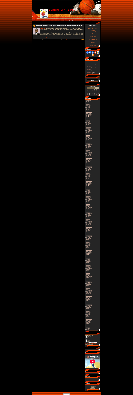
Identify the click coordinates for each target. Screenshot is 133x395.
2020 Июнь (88, 245)
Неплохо (89, 338)
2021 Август (88, 261)
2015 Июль (88, 177)
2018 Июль (88, 219)
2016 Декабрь (89, 197)
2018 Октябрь (89, 222)
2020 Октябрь (89, 250)
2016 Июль (88, 191)
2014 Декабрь (89, 169)
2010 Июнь (88, 107)
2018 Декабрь (89, 224)
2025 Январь (88, 308)
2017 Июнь (88, 204)
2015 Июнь (88, 176)
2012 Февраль (89, 130)
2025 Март (88, 311)
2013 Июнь (88, 148)
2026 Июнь (88, 327)
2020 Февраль (89, 240)
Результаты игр (90, 72)
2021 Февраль (89, 254)
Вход (70, 20)
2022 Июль (88, 274)
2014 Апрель (88, 160)
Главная (61, 20)
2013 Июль (88, 150)
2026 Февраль (89, 322)
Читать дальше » (47, 37)
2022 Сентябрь (89, 276)
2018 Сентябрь (89, 221)
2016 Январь (88, 184)
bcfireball (53, 39)
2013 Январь (88, 143)
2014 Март (88, 159)
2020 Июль (88, 246)
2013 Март (88, 145)
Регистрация (65, 20)
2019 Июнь (88, 231)
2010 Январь (88, 101)
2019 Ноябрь (88, 237)
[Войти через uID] (87, 52)
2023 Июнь (88, 286)
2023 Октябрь (89, 291)
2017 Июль (88, 205)
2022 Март (88, 269)
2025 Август (88, 316)
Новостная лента (39, 39)
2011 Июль (88, 122)
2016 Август (88, 192)
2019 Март (88, 228)
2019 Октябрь (89, 236)
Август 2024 (92, 86)
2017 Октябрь (89, 208)
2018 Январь (88, 212)
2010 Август (88, 109)
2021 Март (88, 255)
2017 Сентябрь (89, 207)
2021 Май (88, 258)
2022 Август (88, 275)
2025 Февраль (89, 309)
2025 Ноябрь (88, 320)
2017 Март (88, 200)
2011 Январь (88, 115)
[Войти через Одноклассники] (93, 55)
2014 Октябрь (89, 167)
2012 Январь (88, 129)
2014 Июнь (88, 162)
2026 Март (88, 323)
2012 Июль (88, 136)
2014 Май (88, 161)
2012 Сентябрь (89, 138)
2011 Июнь (88, 121)
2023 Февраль (89, 282)
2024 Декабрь (89, 307)
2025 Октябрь (89, 319)
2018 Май (88, 216)
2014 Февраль (89, 158)
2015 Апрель (88, 174)
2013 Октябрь (89, 153)
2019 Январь (88, 225)
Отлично (89, 336)
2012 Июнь (88, 135)
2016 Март (88, 186)
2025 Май (88, 313)
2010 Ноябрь (88, 113)
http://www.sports (38, 37)
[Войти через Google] (98, 52)
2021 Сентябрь (89, 262)
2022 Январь (88, 267)
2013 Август (88, 151)
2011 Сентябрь (89, 124)
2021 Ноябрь (88, 265)
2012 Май (88, 133)
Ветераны (89, 69)
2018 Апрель (88, 215)
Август (40, 22)
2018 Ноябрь (88, 223)
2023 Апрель (88, 284)
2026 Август (88, 329)
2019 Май (88, 230)
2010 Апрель (88, 105)
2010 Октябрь (89, 112)
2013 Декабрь (89, 155)
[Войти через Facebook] (93, 52)
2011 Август (88, 123)
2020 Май (88, 244)
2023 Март (88, 283)
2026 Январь (88, 321)
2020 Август (88, 247)
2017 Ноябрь (88, 209)
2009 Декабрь (89, 100)
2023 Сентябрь (89, 290)
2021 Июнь (88, 259)
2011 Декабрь (88, 128)
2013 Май (88, 147)
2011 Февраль (89, 116)
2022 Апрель (88, 270)
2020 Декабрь (89, 252)
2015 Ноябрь (88, 182)
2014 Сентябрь (89, 166)
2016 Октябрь (89, 194)
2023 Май (88, 285)
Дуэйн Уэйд (43, 28)
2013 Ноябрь (88, 154)
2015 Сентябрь (89, 179)
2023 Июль (88, 288)
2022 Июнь (88, 273)
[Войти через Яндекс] (95, 52)
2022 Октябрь (89, 277)
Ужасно (88, 341)
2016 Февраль (89, 185)
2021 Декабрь (89, 266)
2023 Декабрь (89, 293)
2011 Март (88, 117)
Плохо (88, 340)
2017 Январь (88, 198)
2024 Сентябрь (89, 304)
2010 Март (88, 104)
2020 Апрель (88, 243)
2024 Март (88, 297)
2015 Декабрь (89, 183)
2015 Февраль (89, 171)
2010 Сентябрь (89, 110)
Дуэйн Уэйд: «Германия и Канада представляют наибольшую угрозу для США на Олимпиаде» (59, 25)
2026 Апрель (88, 324)
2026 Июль (88, 328)
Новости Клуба (90, 61)
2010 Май (88, 106)
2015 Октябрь (89, 181)
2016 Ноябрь (88, 196)
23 (94, 93)
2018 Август (88, 220)
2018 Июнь (88, 217)
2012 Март (88, 131)
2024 (38, 22)
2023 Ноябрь (88, 292)
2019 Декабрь (89, 238)
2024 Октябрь (89, 305)
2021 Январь (88, 253)
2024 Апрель (88, 298)
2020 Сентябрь (89, 248)
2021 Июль (88, 260)
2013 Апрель (88, 146)
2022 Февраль (89, 268)
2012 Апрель (88, 132)
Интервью (89, 66)
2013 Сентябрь (89, 152)
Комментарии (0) (64, 39)
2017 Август (88, 206)
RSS (72, 20)
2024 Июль (88, 301)
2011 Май (88, 120)
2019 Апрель (88, 229)
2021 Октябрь (89, 263)
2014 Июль (88, 163)
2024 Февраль (89, 296)
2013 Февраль (89, 144)
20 (89, 93)
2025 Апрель (88, 312)
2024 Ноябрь (88, 306)
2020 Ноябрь (88, 251)
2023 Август (88, 289)
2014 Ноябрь (88, 168)
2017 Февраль (89, 199)
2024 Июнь (88, 300)
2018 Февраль (89, 213)
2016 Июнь (88, 190)
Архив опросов (94, 343)
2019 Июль (88, 232)
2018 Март (88, 214)
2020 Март (88, 242)
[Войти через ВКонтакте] (90, 52)
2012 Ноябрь (88, 140)
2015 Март (88, 173)
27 (89, 94)
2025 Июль (88, 315)
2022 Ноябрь (88, 278)
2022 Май (88, 271)
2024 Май (88, 299)
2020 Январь (88, 239)
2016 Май (88, 189)
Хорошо (88, 337)
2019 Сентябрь (89, 235)
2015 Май (88, 175)
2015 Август (88, 178)
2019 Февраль (89, 227)
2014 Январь (88, 156)
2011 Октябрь (89, 125)
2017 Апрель (88, 201)
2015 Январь (88, 170)
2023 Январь (88, 281)
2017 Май (88, 202)
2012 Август (88, 137)
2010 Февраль (89, 102)
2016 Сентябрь (89, 193)
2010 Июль (88, 108)
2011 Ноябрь (88, 127)
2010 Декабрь (89, 114)
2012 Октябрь (89, 139)
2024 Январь (88, 294)
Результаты (87, 343)
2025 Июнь (88, 314)
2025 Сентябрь (89, 317)
